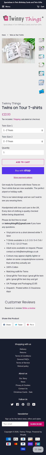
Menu (7, 7)
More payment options (23, 177)
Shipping (16, 119)
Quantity (5, 148)
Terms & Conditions (23, 356)
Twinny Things (25, 432)
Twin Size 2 (7, 137)
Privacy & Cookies (23, 385)
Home (4, 35)
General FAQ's (23, 359)
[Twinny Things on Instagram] (28, 405)
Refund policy (23, 366)
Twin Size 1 (7, 126)
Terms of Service (23, 363)
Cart (42, 6)
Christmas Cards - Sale (23, 392)
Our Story (23, 378)
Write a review (28, 308)
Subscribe (36, 424)
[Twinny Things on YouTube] (33, 405)
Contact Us (23, 389)
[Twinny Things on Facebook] (17, 405)
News (23, 382)
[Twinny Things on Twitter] (12, 405)
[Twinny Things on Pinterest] (23, 405)
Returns (23, 352)
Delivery (23, 349)
